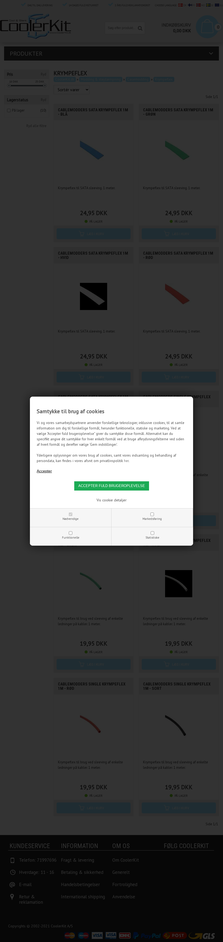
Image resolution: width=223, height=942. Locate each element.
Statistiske (152, 537)
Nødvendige (71, 519)
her (126, 460)
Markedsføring (152, 519)
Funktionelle (70, 537)
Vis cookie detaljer (112, 500)
